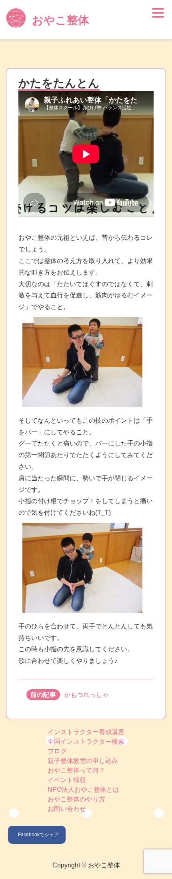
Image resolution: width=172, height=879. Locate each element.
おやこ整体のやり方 (76, 799)
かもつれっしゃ (86, 694)
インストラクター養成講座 (86, 731)
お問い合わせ (67, 808)
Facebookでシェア (38, 834)
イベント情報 (67, 780)
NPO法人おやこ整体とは (83, 789)
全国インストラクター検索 (86, 741)
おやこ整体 (60, 20)
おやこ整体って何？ (76, 770)
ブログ (57, 751)
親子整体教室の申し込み (83, 760)
